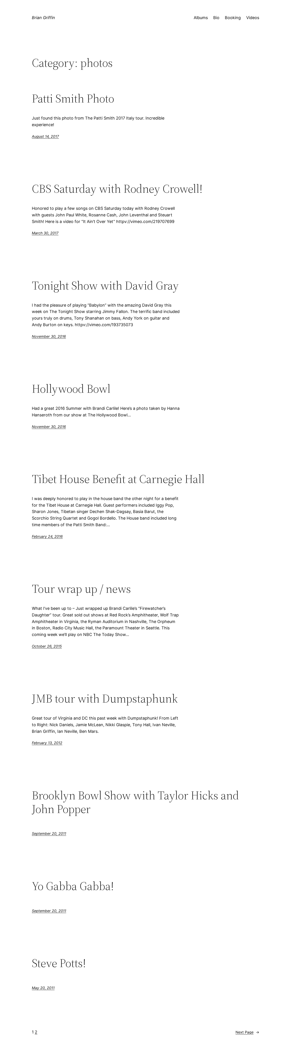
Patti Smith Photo (73, 98)
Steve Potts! (59, 963)
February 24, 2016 (47, 536)
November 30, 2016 (49, 336)
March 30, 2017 (45, 233)
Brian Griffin (43, 17)
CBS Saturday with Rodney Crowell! (117, 188)
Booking (233, 17)
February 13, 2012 (47, 743)
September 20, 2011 (49, 833)
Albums (201, 17)
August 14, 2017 (45, 136)
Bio (216, 17)
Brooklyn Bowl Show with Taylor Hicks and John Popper (135, 802)
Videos (252, 17)
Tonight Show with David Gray (105, 285)
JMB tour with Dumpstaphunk (105, 698)
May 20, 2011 (43, 988)
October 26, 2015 (47, 646)
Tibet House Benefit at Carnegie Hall (118, 479)
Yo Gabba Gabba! (73, 886)
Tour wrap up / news (81, 589)
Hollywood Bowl (71, 388)
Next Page (247, 1032)
